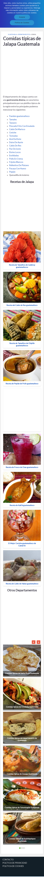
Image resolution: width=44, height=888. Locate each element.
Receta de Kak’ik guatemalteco (22, 505)
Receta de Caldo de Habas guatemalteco (22, 584)
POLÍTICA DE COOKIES (13, 866)
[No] (41, 14)
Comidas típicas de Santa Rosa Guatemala (22, 673)
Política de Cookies (22, 23)
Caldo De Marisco (17, 129)
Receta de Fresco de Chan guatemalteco (22, 467)
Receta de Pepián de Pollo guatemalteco (22, 383)
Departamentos (24, 34)
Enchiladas (14, 155)
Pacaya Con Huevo (17, 168)
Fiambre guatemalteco (19, 116)
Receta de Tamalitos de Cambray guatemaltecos (22, 266)
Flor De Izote (15, 149)
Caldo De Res (15, 145)
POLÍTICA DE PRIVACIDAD (14, 863)
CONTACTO (8, 859)
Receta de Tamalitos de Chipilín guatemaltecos (22, 344)
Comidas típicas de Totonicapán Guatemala (22, 807)
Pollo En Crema (16, 159)
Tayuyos (13, 123)
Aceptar (22, 17)
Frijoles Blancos (16, 162)
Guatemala (12, 34)
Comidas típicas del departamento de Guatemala (22, 739)
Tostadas (13, 136)
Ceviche (12, 132)
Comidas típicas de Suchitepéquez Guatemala (22, 840)
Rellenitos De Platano (19, 165)
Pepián (12, 172)
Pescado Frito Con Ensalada (21, 126)
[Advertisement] (22, 71)
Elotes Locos (15, 152)
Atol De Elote (15, 139)
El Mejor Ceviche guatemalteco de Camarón (22, 544)
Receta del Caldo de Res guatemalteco (22, 305)
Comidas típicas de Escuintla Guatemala (22, 707)
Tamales (13, 119)
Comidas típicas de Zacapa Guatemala (22, 774)
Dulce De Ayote (16, 142)
